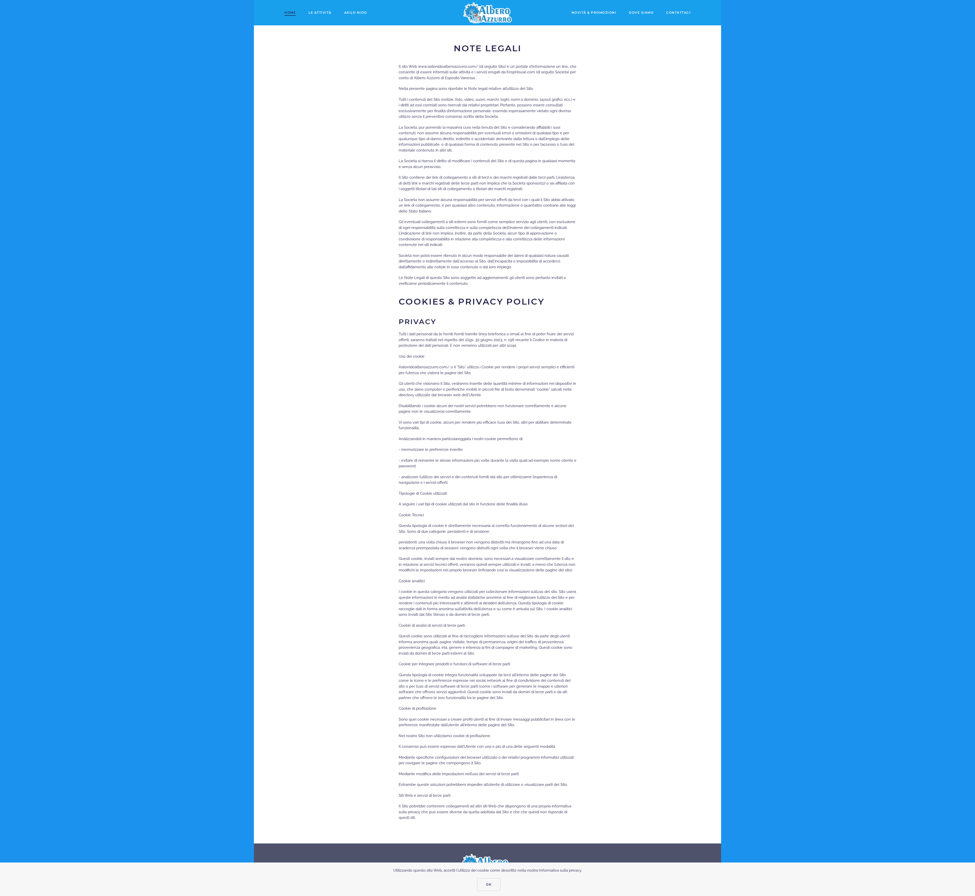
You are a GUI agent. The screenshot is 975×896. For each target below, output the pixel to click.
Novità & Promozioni (594, 12)
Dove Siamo (641, 12)
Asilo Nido (355, 12)
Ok (489, 884)
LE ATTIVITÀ (320, 12)
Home (290, 12)
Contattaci (678, 12)
